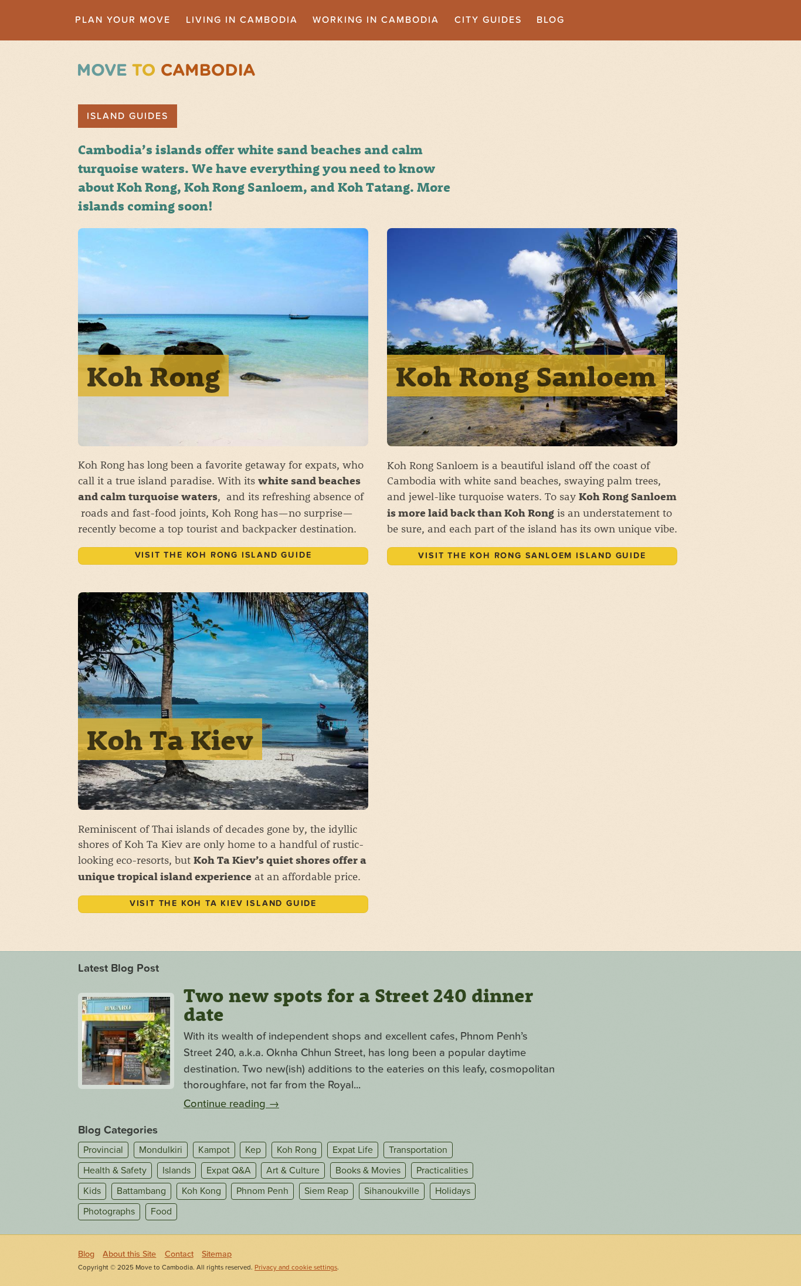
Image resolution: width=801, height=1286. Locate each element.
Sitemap (217, 1254)
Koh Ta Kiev (170, 739)
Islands (176, 1170)
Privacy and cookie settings (295, 1267)
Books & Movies (367, 1170)
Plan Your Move (123, 20)
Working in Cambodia (376, 20)
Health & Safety (115, 1170)
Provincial (103, 1150)
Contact (179, 1254)
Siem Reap (326, 1191)
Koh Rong (153, 375)
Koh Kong (201, 1191)
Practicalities (442, 1170)
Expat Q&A (228, 1170)
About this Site (129, 1254)
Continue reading (231, 1103)
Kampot (214, 1150)
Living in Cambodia (242, 20)
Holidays (452, 1191)
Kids (92, 1191)
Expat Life (352, 1150)
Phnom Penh (262, 1191)
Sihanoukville (391, 1191)
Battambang (141, 1191)
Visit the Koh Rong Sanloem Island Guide (532, 556)
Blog (551, 20)
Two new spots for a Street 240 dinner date (358, 1004)
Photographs (109, 1212)
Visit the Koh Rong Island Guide (223, 555)
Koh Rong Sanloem (526, 375)
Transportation (418, 1150)
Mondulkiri (160, 1150)
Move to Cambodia (166, 70)
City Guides (488, 20)
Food (161, 1212)
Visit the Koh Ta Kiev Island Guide (223, 903)
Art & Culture (293, 1170)
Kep (253, 1150)
